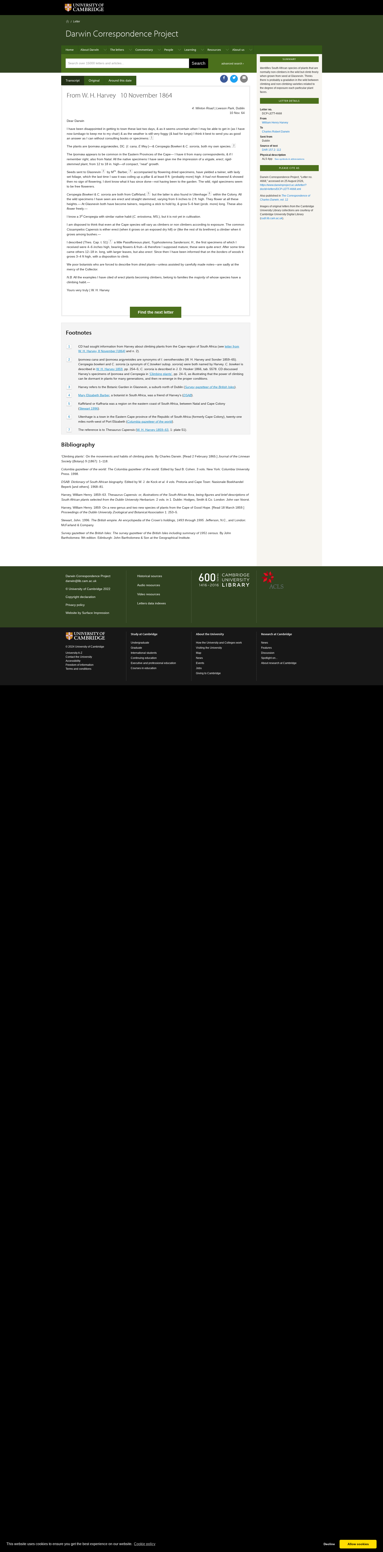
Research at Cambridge (276, 634)
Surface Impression (95, 613)
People (168, 50)
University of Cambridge (85, 589)
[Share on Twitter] (234, 79)
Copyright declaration (81, 597)
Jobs (199, 668)
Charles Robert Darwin (276, 131)
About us (238, 50)
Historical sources (149, 576)
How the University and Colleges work (219, 642)
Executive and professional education (153, 663)
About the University (210, 634)
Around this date (120, 80)
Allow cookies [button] (358, 1544)
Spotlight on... (269, 658)
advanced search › (232, 63)
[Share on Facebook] (224, 79)
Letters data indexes (151, 603)
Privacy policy (75, 605)
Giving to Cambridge (208, 673)
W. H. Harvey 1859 (109, 369)
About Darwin (89, 50)
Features (266, 647)
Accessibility (73, 660)
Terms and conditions (78, 668)
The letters (117, 50)
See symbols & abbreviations (289, 159)
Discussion (267, 652)
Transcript (73, 80)
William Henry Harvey (275, 122)
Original (94, 80)
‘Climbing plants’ (160, 374)
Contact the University (79, 656)
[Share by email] (244, 79)
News (199, 658)
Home (67, 21)
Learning (190, 50)
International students (144, 652)
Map (198, 652)
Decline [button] (329, 1544)
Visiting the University (209, 647)
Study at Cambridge (144, 634)
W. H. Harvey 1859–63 (152, 429)
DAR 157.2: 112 (271, 149)
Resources (214, 50)
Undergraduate (140, 642)
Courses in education (143, 668)
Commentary (144, 50)
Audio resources (148, 585)
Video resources (148, 594)
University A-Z (74, 652)
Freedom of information (80, 664)
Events (200, 663)
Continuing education (144, 658)
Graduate (136, 647)
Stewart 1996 (88, 408)
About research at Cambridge (279, 663)
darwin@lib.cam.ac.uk (81, 581)
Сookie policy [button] (144, 1544)
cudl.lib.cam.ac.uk (271, 218)
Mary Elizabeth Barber (93, 395)
